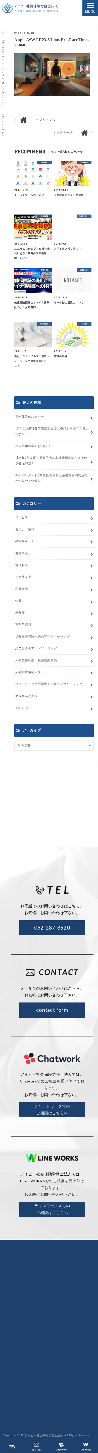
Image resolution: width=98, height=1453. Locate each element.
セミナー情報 (25, 529)
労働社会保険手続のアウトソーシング (64, 1354)
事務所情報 (23, 624)
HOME (41, 1331)
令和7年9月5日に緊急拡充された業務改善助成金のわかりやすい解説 (51, 478)
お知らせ (21, 708)
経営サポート (25, 541)
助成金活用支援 (26, 696)
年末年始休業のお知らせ (33, 446)
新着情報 (86, 1331)
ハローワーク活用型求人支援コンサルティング (49, 684)
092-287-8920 (52, 927)
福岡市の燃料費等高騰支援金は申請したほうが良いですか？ (52, 431)
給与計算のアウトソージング (36, 648)
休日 (18, 600)
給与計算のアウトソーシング (65, 1362)
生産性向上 (23, 577)
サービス (21, 517)
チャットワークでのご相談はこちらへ (52, 1109)
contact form (52, 1010)
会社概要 (63, 1331)
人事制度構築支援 (28, 672)
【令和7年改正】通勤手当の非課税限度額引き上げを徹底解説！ (51, 460)
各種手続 (21, 553)
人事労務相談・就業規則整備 (36, 660)
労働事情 (21, 589)
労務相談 (21, 565)
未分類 (20, 612)
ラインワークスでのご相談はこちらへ (52, 1209)
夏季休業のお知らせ (29, 416)
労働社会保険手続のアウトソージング (42, 636)
